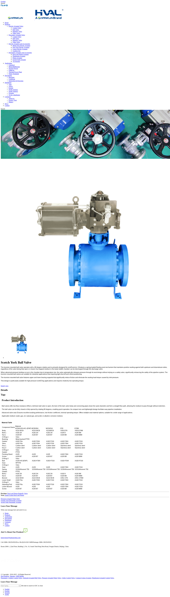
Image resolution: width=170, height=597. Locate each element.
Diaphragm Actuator (19, 56)
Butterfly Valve (17, 31)
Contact (7, 105)
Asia (10, 84)
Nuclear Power (13, 68)
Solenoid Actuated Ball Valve (32, 578)
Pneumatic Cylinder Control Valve (11, 578)
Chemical (12, 65)
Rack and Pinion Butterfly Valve (17, 493)
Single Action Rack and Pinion (14, 495)
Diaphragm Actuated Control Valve (103, 578)
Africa (11, 86)
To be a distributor (14, 95)
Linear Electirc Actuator (20, 49)
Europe (11, 88)
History (11, 102)
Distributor (8, 82)
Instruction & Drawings (16, 81)
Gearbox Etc (16, 51)
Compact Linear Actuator (83, 578)
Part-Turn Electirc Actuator (21, 47)
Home (7, 23)
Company (8, 97)
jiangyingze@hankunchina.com (10, 538)
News (6, 104)
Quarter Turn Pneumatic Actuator (11, 500)
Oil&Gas (11, 70)
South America (13, 91)
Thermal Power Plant (15, 72)
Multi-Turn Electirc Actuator (21, 45)
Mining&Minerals (14, 67)
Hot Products (5, 576)
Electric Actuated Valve (16, 26)
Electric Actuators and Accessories (19, 44)
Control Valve (17, 28)
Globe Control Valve (68, 578)
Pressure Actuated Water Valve (10, 499)
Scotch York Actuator (19, 60)
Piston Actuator (17, 58)
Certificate (12, 79)
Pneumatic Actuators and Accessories (20, 52)
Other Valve (16, 33)
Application (8, 63)
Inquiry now (4, 386)
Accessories (16, 61)
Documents (8, 75)
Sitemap (12, 576)
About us (11, 98)
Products (7, 24)
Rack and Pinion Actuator (21, 54)
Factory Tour (13, 100)
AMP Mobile (20, 576)
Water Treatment (14, 74)
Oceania (11, 93)
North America (13, 90)
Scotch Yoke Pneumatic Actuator (11, 502)
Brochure (11, 77)
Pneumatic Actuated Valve (17, 35)
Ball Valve (16, 30)
